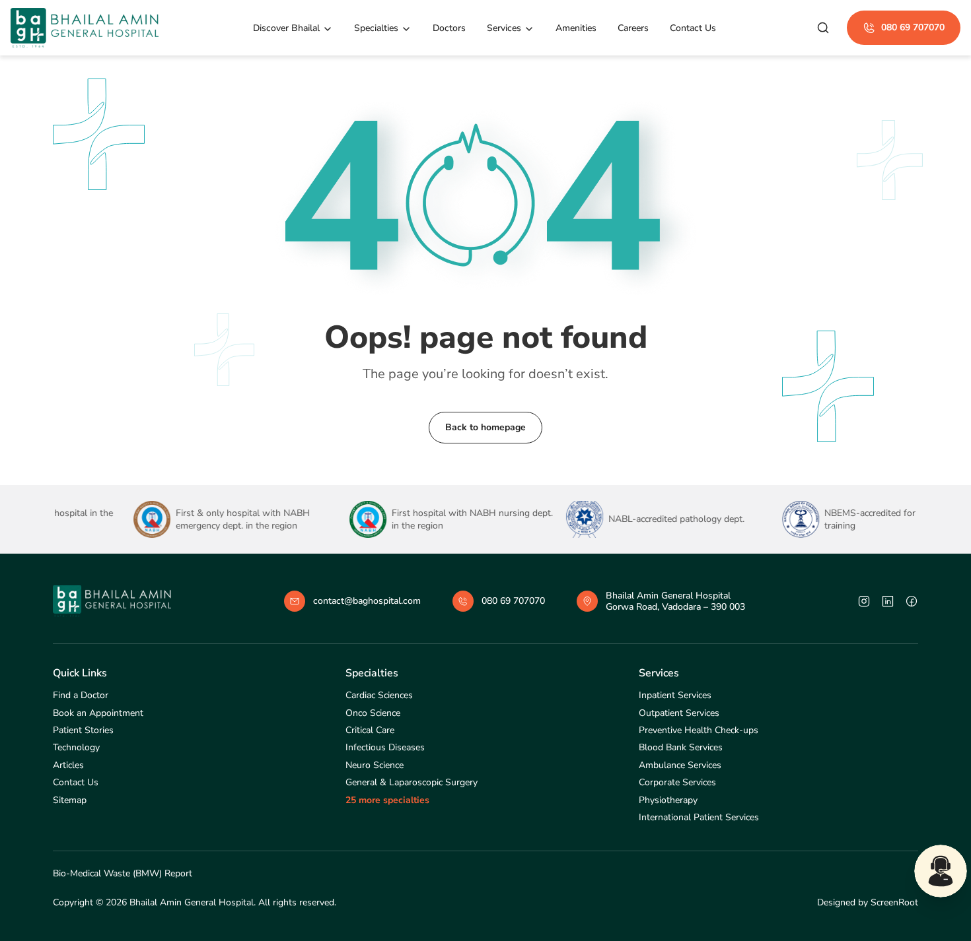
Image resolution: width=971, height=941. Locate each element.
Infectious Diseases (385, 747)
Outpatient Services (679, 713)
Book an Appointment (98, 713)
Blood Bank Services (681, 747)
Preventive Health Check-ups (698, 730)
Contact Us (75, 782)
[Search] (823, 28)
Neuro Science (374, 765)
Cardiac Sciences (379, 695)
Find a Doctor (80, 695)
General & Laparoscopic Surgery (411, 782)
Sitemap (70, 800)
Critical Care (369, 730)
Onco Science (372, 713)
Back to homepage (485, 427)
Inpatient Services (675, 695)
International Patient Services (699, 817)
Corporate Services (677, 782)
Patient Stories (83, 730)
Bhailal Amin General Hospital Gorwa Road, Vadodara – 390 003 (675, 601)
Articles (68, 765)
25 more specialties (387, 800)
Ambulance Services (680, 765)
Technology (76, 747)
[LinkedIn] (887, 601)
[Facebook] (911, 601)
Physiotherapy (668, 800)
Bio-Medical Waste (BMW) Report (122, 873)
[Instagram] (864, 601)
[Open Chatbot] (940, 871)
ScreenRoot (894, 902)
